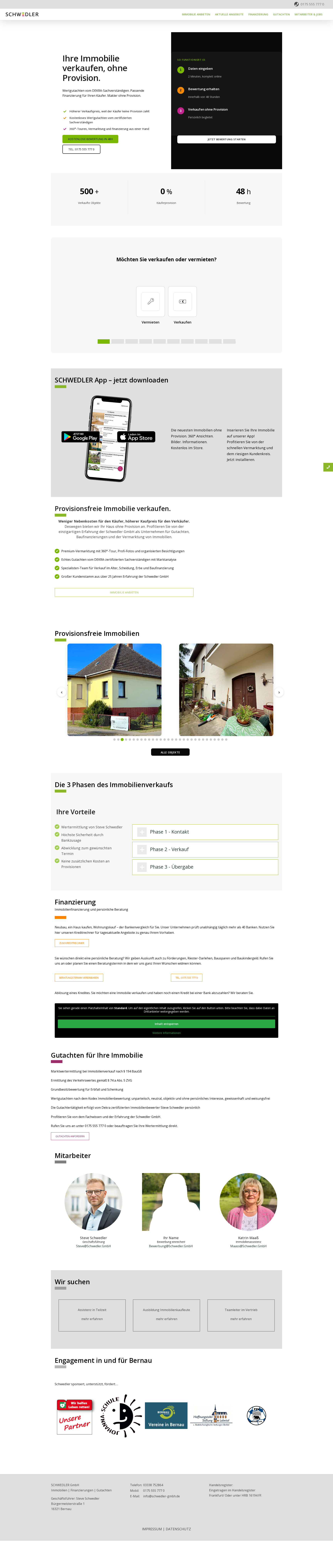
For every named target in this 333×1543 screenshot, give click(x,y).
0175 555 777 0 (312, 4)
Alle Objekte (170, 752)
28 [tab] (218, 739)
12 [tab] (157, 739)
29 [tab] (222, 739)
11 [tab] (153, 739)
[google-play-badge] (80, 432)
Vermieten (150, 322)
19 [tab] (184, 739)
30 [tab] (226, 739)
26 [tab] (211, 739)
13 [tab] (161, 739)
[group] (106, 93)
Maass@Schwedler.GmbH (248, 1246)
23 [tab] (199, 739)
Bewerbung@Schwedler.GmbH (171, 1246)
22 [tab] (195, 739)
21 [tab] (191, 739)
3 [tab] (122, 739)
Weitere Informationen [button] (166, 1033)
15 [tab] (168, 739)
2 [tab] (118, 739)
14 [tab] (164, 739)
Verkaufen (182, 322)
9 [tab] (145, 739)
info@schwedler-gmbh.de (161, 1496)
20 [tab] (188, 739)
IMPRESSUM (152, 1529)
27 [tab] (215, 739)
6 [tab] (134, 739)
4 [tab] (126, 739)
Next (279, 692)
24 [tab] (203, 739)
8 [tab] (141, 739)
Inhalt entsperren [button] (166, 1024)
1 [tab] (114, 739)
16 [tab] (172, 739)
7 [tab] (137, 739)
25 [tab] (207, 739)
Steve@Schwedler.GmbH (93, 1246)
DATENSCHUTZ (178, 1529)
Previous (61, 692)
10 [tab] (149, 739)
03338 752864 (153, 1485)
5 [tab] (130, 739)
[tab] (205, 832)
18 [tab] (180, 739)
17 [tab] (176, 739)
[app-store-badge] (136, 432)
